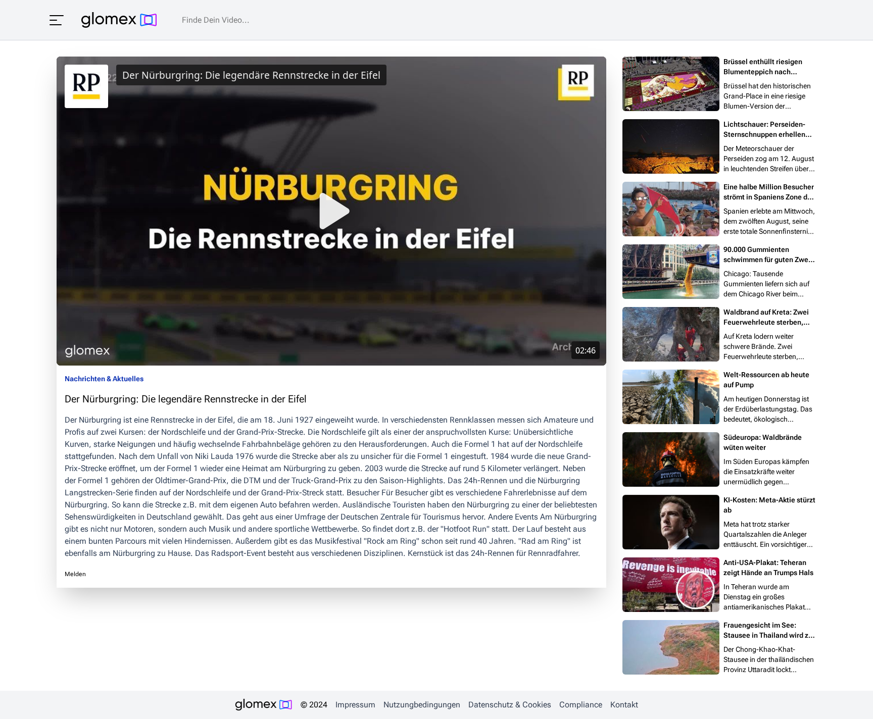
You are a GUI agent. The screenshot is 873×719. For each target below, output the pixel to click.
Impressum (355, 704)
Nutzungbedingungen (421, 704)
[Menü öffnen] (56, 20)
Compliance (580, 704)
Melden (75, 574)
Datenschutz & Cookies (509, 704)
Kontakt (624, 704)
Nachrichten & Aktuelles (104, 379)
